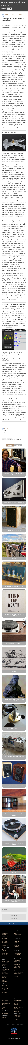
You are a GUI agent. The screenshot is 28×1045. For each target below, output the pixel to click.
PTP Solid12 (14, 410)
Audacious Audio (17, 953)
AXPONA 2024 (17, 960)
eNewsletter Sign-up (18, 1001)
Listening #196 (14, 872)
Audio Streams (4, 989)
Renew (15, 1018)
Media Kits (16, 1008)
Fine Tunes (4, 995)
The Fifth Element (5, 988)
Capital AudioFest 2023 (18, 974)
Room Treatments (17, 943)
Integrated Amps (5, 943)
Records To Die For (5, 962)
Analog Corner (4, 985)
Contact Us (16, 1003)
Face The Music (4, 993)
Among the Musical (5, 969)
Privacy (15, 1010)
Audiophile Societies (18, 1000)
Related (10, 445)
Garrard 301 (9, 327)
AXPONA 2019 (17, 964)
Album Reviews (4, 964)
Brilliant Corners (5, 973)
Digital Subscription (17, 1016)
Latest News (5, 1010)
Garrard (17, 178)
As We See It (4, 970)
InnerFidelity (16, 956)
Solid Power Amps (5, 942)
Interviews (3, 1004)
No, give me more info (6, 5)
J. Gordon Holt (17, 954)
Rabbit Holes (4, 977)
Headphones (16, 946)
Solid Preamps (4, 941)
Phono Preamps (5, 945)
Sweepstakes (4, 1017)
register (9, 439)
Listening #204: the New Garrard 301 (14, 643)
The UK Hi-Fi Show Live (18, 1007)
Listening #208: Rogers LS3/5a (14, 530)
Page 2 (5, 432)
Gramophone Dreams (6, 974)
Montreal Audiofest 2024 (18, 972)
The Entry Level (4, 992)
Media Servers (4, 954)
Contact (12, 1024)
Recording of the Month (6, 961)
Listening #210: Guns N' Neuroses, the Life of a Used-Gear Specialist (14, 474)
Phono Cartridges (17, 934)
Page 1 (5, 430)
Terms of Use (16, 1011)
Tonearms (16, 933)
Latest (18, 445)
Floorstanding (4, 931)
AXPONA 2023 (17, 961)
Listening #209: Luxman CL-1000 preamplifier (14, 502)
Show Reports (17, 958)
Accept (9, 8)
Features (3, 965)
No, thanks (3, 8)
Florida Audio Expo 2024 (18, 973)
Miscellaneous (17, 948)
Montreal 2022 (17, 967)
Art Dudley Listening (13, 14)
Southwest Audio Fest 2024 (19, 970)
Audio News (4, 1012)
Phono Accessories (17, 941)
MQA (2, 1008)
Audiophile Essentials (6, 1003)
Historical (3, 1007)
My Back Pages (4, 976)
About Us (16, 1004)
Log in (3, 439)
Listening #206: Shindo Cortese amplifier (14, 586)
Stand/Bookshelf (5, 933)
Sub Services (16, 1019)
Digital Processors (5, 951)
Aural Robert (4, 972)
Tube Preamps (4, 938)
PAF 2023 (16, 976)
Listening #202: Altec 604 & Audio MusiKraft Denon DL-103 (14, 700)
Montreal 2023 (17, 966)
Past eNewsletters (5, 1013)
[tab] (10, 445)
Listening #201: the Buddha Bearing (14, 728)
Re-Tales (3, 980)
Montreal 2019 (17, 968)
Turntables (16, 931)
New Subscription (17, 1015)
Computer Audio (5, 953)
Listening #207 (14, 558)
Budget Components (18, 951)
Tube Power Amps (5, 939)
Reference (3, 1001)
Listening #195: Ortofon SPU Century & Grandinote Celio (14, 901)
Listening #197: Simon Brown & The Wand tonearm (14, 844)
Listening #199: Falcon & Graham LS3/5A (14, 786)
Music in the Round (5, 991)
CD (2, 949)
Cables (15, 939)
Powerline (16, 942)
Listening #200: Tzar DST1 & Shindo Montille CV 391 (14, 757)
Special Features (5, 1000)
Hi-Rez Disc (4, 950)
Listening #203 (14, 671)
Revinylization (4, 981)
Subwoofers (4, 934)
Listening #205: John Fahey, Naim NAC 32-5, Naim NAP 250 (14, 615)
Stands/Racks (16, 945)
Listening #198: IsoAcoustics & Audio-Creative (14, 814)
